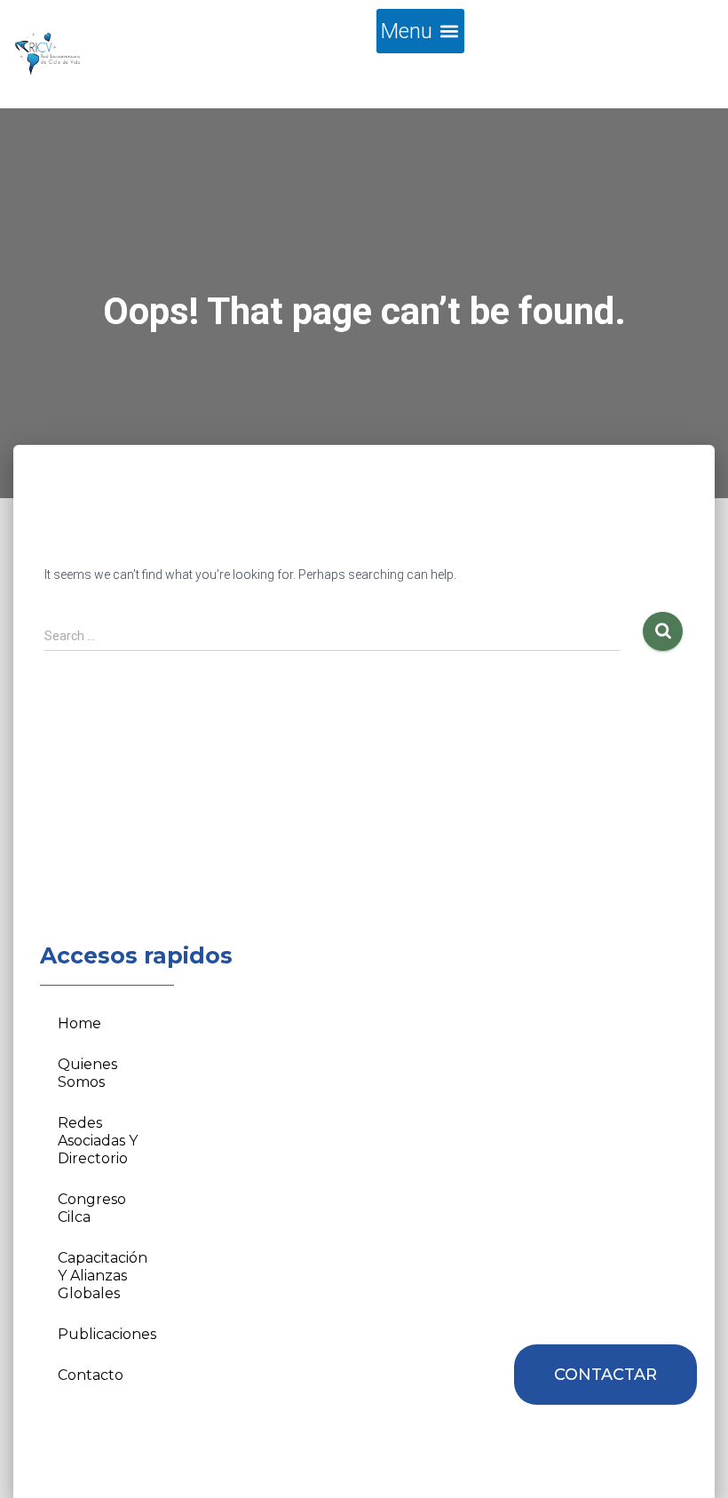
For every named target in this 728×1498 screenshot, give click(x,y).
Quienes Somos (87, 1073)
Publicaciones (107, 1334)
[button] (420, 31)
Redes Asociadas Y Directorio (98, 1140)
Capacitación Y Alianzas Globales (102, 1275)
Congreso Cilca (92, 1208)
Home (79, 1023)
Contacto (90, 1375)
